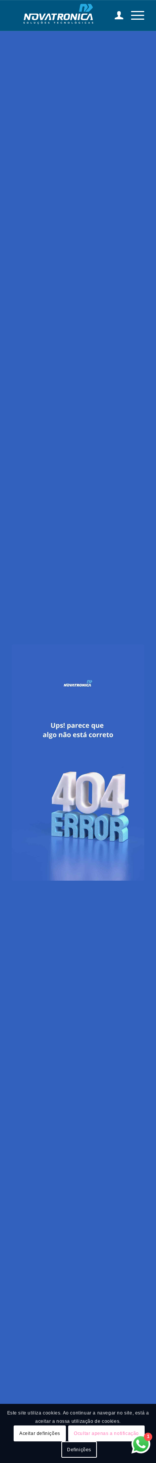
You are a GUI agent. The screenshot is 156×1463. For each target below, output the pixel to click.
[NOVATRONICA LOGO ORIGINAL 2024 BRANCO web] (65, 15)
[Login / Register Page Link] (115, 15)
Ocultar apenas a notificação (106, 1433)
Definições (79, 1449)
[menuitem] (115, 15)
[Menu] (133, 15)
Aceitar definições (39, 1433)
